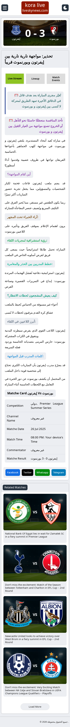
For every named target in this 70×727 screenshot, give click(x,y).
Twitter (27, 472)
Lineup (35, 78)
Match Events (56, 79)
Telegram (58, 472)
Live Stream (15, 78)
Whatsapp (42, 472)
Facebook (12, 472)
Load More (35, 706)
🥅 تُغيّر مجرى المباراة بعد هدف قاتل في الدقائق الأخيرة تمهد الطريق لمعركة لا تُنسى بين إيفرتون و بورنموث (36, 100)
